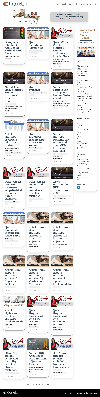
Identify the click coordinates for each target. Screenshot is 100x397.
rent (78, 157)
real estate (81, 155)
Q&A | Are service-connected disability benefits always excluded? (11, 361)
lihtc (15, 56)
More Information (86, 42)
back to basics (82, 89)
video (79, 179)
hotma (11, 56)
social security (82, 164)
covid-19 (80, 100)
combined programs (84, 94)
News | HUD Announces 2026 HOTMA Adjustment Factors (38, 359)
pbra (61, 156)
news (20, 106)
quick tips (80, 148)
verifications (8, 58)
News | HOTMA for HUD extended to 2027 (60, 187)
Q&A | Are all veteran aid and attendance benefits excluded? (37, 188)
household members (84, 109)
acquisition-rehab (83, 71)
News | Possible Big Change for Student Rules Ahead (61, 93)
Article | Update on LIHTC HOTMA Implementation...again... (14, 316)
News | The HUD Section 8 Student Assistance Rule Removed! (14, 94)
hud (63, 59)
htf (78, 114)
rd (57, 105)
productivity (81, 141)
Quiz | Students (34, 88)
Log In (89, 4)
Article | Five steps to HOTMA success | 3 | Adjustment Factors (13, 277)
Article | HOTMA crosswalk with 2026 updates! (11, 140)
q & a (54, 63)
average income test (84, 87)
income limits (82, 121)
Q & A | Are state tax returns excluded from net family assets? (61, 360)
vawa (79, 175)
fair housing (81, 103)
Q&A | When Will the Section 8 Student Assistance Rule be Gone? (62, 49)
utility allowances (83, 173)
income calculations (38, 50)
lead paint (80, 123)
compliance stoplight (84, 98)
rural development (12, 108)
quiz (18, 56)
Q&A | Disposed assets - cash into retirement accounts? (60, 317)
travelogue (81, 170)
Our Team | (73, 4)
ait (78, 78)
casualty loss (81, 91)
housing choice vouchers (86, 112)
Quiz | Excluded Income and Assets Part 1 (12, 231)
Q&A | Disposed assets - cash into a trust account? (36, 316)
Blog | (64, 4)
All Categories (82, 69)
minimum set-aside (33, 53)
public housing (82, 143)
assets (6, 56)
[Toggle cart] (95, 4)
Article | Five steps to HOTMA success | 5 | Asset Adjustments (37, 234)
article (79, 82)
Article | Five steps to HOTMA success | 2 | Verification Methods (37, 277)
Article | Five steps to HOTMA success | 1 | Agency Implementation (62, 277)
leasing (79, 125)
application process (84, 80)
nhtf (68, 61)
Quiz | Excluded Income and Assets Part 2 (36, 138)
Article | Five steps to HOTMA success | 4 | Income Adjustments (61, 234)
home (54, 59)
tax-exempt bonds (83, 168)
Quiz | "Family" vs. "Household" (36, 45)
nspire (79, 137)
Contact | (81, 4)
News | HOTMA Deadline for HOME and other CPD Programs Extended (61, 142)
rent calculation (83, 159)
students (59, 63)
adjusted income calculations (12, 148)
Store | (58, 4)
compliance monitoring (85, 96)
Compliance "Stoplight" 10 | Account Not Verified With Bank (14, 48)
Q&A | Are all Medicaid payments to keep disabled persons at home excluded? (13, 190)
